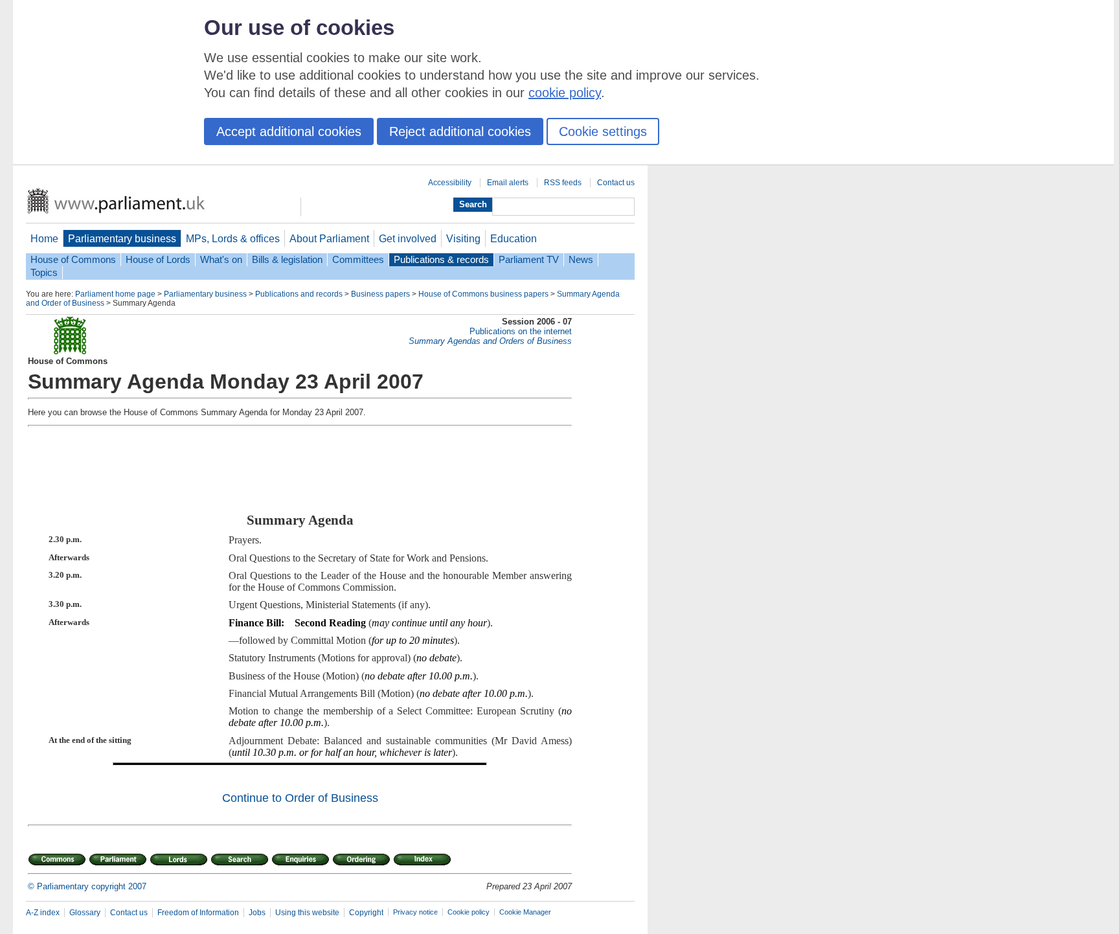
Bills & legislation (287, 260)
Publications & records (441, 260)
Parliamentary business (122, 238)
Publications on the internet (520, 331)
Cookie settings (603, 131)
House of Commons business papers (483, 294)
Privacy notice (415, 912)
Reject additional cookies (460, 131)
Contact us (616, 182)
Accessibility (449, 182)
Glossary (84, 912)
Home (44, 238)
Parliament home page (115, 294)
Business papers (380, 294)
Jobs (257, 912)
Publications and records (299, 294)
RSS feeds (563, 182)
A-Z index (43, 912)
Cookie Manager (525, 912)
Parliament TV (529, 260)
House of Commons (73, 260)
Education (513, 238)
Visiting (463, 238)
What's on (221, 260)
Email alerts (507, 182)
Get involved (407, 238)
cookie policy (564, 92)
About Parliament (329, 238)
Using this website (307, 912)
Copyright (366, 912)
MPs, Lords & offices (233, 238)
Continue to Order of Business (300, 798)
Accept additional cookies (288, 131)
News (581, 260)
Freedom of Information (198, 912)
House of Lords (158, 260)
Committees (358, 260)
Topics (44, 273)
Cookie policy (468, 912)
